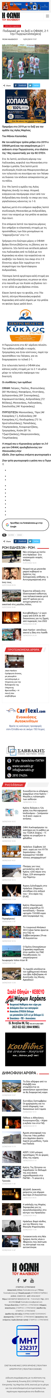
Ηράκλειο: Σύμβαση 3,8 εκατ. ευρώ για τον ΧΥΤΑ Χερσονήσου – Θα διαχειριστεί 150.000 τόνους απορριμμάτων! (35, 852)
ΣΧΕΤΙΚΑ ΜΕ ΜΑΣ (12, 1365)
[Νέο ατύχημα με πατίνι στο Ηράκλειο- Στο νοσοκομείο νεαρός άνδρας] (11, 557)
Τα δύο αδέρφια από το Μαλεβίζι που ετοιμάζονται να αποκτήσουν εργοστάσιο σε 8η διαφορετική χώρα (35, 1086)
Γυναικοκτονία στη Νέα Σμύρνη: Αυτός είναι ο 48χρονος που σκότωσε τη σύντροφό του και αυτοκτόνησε (35, 1241)
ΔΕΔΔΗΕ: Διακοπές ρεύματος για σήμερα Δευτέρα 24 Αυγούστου (35, 1192)
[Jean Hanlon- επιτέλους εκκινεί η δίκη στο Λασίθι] (11, 634)
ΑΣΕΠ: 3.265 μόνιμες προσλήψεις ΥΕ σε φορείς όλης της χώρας (35, 1155)
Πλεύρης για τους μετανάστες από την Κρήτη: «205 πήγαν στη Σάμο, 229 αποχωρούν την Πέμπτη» (34, 871)
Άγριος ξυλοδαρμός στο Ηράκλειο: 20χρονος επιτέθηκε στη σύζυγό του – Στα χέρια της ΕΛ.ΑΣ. (35, 891)
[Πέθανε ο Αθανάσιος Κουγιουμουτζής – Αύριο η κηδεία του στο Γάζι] (11, 1122)
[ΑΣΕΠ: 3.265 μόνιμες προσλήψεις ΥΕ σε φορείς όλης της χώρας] (11, 1157)
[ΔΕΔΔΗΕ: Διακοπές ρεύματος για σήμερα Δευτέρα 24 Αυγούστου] (11, 1194)
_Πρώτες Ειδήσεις (12, 26)
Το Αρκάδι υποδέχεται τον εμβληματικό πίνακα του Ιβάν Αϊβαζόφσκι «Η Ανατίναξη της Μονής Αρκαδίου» (35, 974)
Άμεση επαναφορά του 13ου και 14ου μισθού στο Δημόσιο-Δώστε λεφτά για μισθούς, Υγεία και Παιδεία (35, 1138)
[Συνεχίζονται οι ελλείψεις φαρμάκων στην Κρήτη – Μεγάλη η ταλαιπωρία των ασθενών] (11, 796)
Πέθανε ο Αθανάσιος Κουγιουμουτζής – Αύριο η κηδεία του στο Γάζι (35, 1120)
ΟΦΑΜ (19, 535)
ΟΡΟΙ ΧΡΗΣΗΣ (29, 1365)
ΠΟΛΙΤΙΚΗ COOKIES (32, 1369)
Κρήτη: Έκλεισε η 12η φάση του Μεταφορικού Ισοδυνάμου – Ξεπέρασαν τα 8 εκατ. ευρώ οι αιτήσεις (35, 813)
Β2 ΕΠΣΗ (11, 535)
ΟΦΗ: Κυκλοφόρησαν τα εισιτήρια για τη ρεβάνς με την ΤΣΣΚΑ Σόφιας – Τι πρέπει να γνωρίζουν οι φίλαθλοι (36, 832)
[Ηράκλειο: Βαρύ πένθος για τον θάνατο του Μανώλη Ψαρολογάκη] (11, 1226)
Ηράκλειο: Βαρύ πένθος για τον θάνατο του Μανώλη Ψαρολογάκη (34, 1224)
